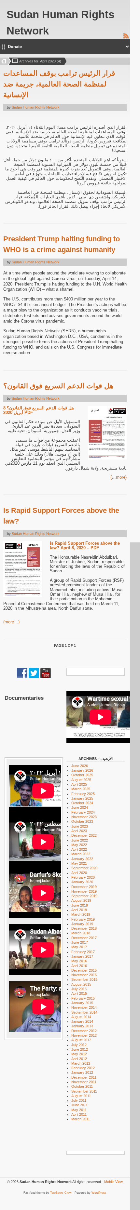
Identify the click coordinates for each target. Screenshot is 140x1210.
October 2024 (82, 803)
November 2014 (84, 1007)
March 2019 (80, 914)
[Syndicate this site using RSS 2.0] (126, 38)
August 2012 (81, 1040)
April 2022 (79, 849)
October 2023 (82, 821)
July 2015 (79, 989)
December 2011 (83, 1077)
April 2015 (79, 993)
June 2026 (79, 766)
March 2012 (80, 1063)
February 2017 (83, 952)
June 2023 (79, 826)
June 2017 (79, 942)
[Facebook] (22, 677)
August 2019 (81, 900)
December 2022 (84, 835)
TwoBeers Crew (61, 1192)
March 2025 (80, 789)
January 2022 (82, 859)
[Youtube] (45, 677)
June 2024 (79, 807)
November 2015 (84, 975)
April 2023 (79, 831)
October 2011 (82, 1086)
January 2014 (82, 1021)
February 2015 (83, 998)
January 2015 (82, 1003)
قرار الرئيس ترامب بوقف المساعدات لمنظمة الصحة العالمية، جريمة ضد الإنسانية (59, 84)
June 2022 (79, 840)
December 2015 (84, 970)
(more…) (118, 477)
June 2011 (79, 1105)
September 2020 (84, 868)
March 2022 (80, 854)
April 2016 (79, 966)
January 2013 (82, 1026)
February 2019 (83, 919)
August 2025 (81, 780)
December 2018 (84, 928)
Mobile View (113, 1182)
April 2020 (79, 873)
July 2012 (79, 1045)
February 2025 (83, 794)
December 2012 (84, 1031)
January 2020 (82, 882)
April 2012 (79, 1059)
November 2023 (84, 817)
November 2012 (84, 1035)
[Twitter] (34, 677)
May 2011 (79, 1110)
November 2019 (84, 891)
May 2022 (79, 845)
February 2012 (83, 1068)
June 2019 (79, 905)
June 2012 (79, 1049)
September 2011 (84, 1091)
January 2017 (82, 956)
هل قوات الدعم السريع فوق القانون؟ (58, 386)
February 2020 (83, 877)
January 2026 (82, 770)
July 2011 (78, 1100)
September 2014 (84, 1012)
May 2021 (79, 863)
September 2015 (84, 979)
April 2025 (79, 784)
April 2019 (79, 910)
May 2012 (79, 1054)
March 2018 (80, 933)
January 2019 (82, 924)
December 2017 (84, 938)
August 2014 (81, 1017)
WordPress (98, 1192)
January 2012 (82, 1072)
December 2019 (84, 887)
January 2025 (82, 798)
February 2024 (83, 812)
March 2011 (80, 1119)
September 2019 (84, 896)
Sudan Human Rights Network (36, 107)
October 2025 (82, 775)
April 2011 (79, 1114)
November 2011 (83, 1082)
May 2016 (79, 961)
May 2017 (79, 947)
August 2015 (81, 984)
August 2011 (81, 1096)
